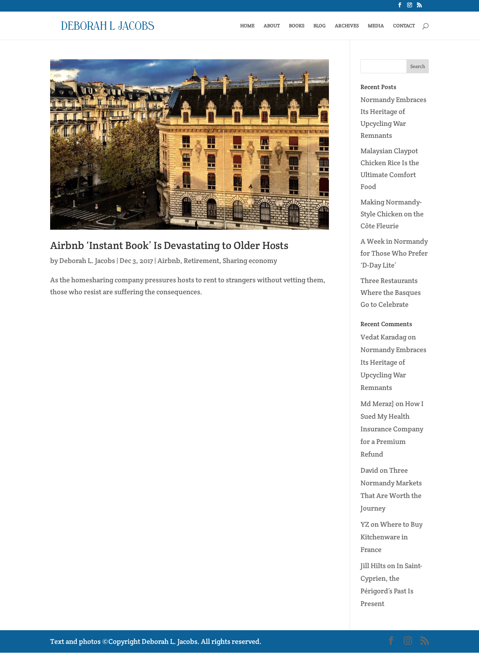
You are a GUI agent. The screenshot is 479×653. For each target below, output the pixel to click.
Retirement (201, 260)
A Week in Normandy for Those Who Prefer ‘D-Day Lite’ (394, 253)
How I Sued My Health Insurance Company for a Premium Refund (392, 429)
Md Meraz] (377, 403)
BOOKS (296, 26)
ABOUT (272, 26)
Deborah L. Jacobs (87, 260)
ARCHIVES (347, 26)
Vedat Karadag (383, 337)
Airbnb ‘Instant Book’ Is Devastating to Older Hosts (169, 245)
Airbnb (168, 260)
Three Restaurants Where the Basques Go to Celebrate (390, 292)
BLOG (319, 26)
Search (417, 66)
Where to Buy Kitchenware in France (391, 537)
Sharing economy (250, 260)
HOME (247, 26)
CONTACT (404, 26)
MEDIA (376, 26)
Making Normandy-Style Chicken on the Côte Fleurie (392, 213)
